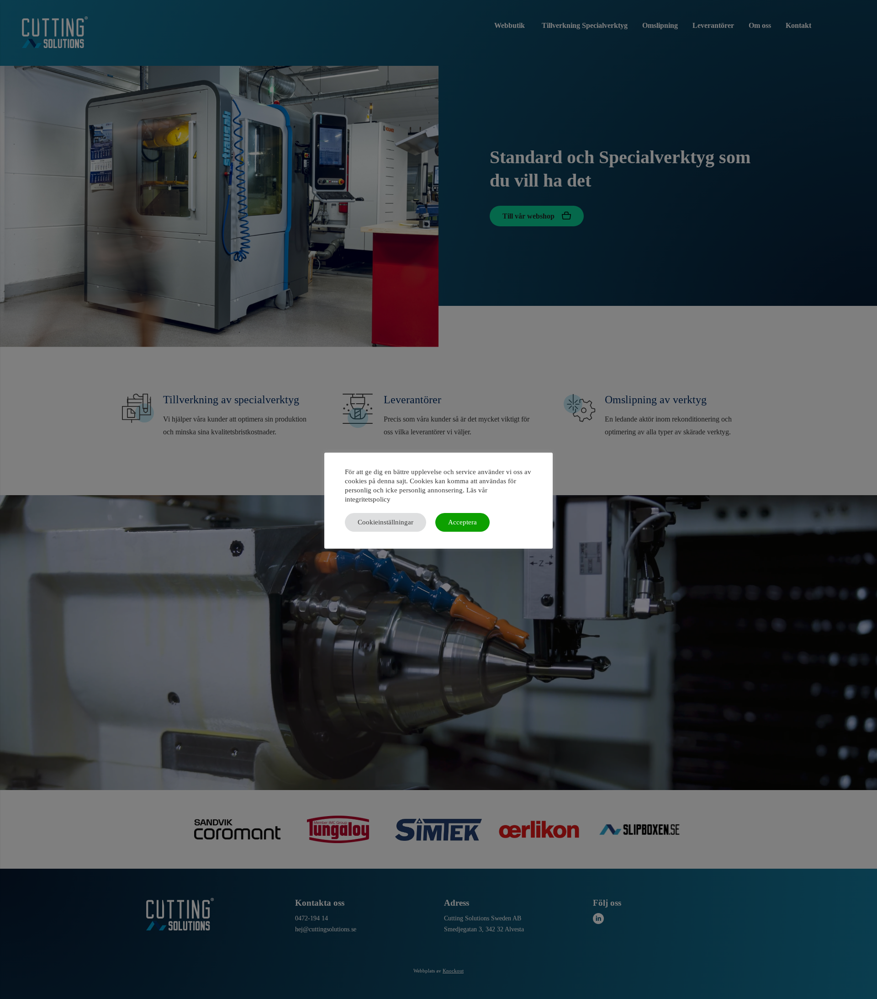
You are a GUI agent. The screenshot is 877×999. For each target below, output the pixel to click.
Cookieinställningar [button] (385, 522)
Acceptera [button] (462, 522)
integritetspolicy (368, 499)
